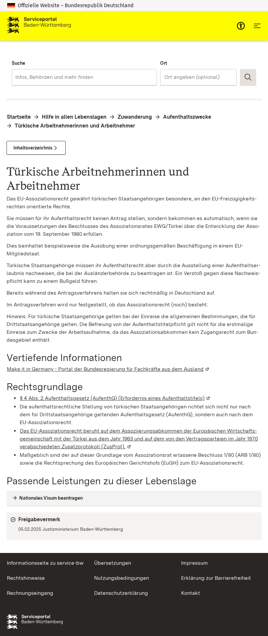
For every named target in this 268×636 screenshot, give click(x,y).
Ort (163, 63)
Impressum (194, 563)
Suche (18, 63)
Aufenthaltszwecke (187, 117)
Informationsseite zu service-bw (45, 563)
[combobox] (84, 77)
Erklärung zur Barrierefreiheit (216, 578)
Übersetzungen (112, 563)
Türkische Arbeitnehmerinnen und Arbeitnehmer (75, 126)
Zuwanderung (135, 117)
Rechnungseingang (30, 593)
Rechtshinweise (26, 578)
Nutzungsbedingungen (121, 578)
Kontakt (190, 593)
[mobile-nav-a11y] (241, 26)
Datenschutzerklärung (121, 593)
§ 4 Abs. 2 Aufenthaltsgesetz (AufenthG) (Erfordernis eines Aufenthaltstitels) (115, 398)
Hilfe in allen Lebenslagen (74, 117)
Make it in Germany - (108, 369)
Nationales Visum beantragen (51, 498)
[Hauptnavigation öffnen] (257, 26)
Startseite (19, 117)
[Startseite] (39, 25)
